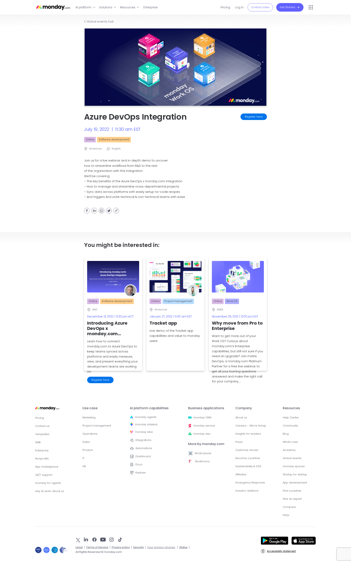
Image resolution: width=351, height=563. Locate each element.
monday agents (145, 417)
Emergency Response (250, 482)
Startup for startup (295, 474)
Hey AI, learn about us (49, 491)
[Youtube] (103, 540)
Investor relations (246, 491)
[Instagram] (111, 540)
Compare (289, 507)
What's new (290, 442)
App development (295, 482)
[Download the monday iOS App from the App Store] (303, 540)
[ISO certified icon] (46, 550)
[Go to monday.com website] (47, 410)
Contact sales (260, 7)
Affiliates (240, 474)
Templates (42, 434)
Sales (86, 442)
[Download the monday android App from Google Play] (274, 540)
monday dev (201, 434)
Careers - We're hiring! (250, 426)
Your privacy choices (161, 547)
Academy (289, 450)
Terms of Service (97, 547)
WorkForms (202, 461)
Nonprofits (42, 458)
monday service (204, 426)
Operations (90, 434)
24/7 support (43, 475)
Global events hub (100, 22)
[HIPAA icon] (63, 550)
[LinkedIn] (86, 540)
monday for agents (48, 483)
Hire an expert (292, 499)
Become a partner (247, 458)
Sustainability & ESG (248, 466)
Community (290, 426)
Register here (254, 116)
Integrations (143, 440)
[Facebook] (94, 540)
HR (84, 466)
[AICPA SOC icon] (54, 550)
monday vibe (144, 432)
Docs (138, 464)
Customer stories (246, 450)
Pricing (225, 7)
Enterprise (150, 7)
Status (183, 547)
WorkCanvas (203, 453)
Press (239, 442)
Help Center (291, 417)
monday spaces (294, 466)
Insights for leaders (248, 434)
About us (241, 417)
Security (138, 547)
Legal (79, 547)
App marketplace (46, 467)
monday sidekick (146, 424)
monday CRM (202, 417)
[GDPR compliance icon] (38, 550)
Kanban (140, 473)
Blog (286, 434)
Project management (96, 426)
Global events (292, 458)
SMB (38, 442)
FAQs (286, 515)
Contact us (42, 426)
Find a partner (292, 491)
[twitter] (78, 540)
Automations (143, 448)
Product (87, 450)
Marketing (88, 417)
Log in (239, 7)
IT (83, 458)
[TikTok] (120, 540)
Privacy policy (121, 547)
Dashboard (143, 456)
